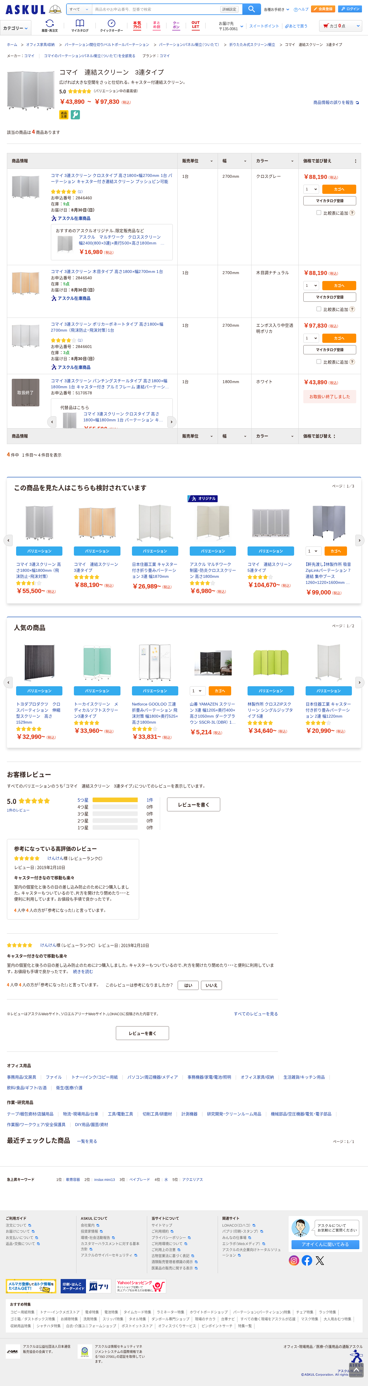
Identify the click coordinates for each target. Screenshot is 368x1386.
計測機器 (189, 1114)
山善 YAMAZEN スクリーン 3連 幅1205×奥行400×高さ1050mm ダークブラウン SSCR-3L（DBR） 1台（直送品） (213, 713)
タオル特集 (137, 1319)
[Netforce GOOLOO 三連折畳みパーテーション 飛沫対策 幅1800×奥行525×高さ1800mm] (155, 663)
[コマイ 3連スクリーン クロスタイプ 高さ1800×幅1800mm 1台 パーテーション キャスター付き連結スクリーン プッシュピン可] (69, 421)
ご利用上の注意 (164, 1250)
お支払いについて (19, 1238)
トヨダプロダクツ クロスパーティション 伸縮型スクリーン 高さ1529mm (38, 713)
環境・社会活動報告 (95, 1238)
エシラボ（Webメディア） (241, 1244)
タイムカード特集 (137, 1312)
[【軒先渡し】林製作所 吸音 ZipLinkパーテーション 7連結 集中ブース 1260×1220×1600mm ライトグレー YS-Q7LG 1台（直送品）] (328, 523)
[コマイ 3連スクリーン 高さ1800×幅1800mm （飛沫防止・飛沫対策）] (39, 523)
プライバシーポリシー (169, 1238)
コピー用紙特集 (22, 1312)
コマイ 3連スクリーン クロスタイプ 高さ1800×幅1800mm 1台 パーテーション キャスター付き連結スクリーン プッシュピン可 (123, 417)
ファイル (54, 1077)
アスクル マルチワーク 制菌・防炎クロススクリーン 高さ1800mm (213, 570)
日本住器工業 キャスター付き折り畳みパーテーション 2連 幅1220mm (328, 710)
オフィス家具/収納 (40, 45)
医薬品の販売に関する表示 (172, 1268)
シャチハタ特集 (49, 1326)
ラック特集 (327, 1312)
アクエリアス (192, 1180)
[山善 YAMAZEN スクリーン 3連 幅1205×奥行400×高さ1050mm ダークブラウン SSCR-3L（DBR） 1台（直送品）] (212, 663)
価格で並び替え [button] (317, 436)
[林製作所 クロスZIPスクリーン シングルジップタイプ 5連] (270, 663)
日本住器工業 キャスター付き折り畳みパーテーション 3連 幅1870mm (154, 570)
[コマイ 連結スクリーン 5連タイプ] (270, 523)
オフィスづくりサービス (177, 1326)
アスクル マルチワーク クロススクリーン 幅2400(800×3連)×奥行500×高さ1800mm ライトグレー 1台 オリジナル (122, 240)
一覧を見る (87, 1141)
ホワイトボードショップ (209, 1312)
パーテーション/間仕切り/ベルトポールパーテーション (107, 45)
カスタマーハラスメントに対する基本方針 (110, 1246)
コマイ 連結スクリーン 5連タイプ (271, 567)
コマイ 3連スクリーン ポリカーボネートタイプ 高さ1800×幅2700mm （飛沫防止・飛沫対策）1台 (107, 327)
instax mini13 (104, 1180)
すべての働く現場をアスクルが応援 (268, 1319)
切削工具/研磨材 (157, 1114)
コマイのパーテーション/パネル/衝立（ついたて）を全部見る (89, 56)
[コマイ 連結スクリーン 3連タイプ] (97, 523)
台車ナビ (228, 1319)
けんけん (55, 858)
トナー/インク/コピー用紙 (94, 1077)
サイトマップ (162, 1225)
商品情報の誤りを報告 (334, 102)
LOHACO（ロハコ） (236, 1225)
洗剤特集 (90, 1319)
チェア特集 (304, 1312)
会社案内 (88, 1225)
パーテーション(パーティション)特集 (262, 1312)
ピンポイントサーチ (217, 1326)
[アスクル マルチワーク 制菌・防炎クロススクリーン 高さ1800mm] (212, 523)
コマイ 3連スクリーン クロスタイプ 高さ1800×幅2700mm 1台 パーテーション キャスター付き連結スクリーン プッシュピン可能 (111, 178)
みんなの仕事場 (234, 1238)
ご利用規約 (160, 1232)
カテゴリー (13, 28)
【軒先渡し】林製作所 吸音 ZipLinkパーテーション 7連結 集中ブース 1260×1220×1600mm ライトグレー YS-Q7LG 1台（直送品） (329, 574)
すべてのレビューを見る (256, 1014)
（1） (80, 191)
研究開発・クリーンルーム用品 (234, 1114)
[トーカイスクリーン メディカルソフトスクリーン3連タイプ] (97, 663)
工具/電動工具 (120, 1114)
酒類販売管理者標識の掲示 (172, 1262)
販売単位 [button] (190, 436)
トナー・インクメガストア (60, 1312)
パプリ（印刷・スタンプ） (240, 1232)
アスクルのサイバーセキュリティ (107, 1255)
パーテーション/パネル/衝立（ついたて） (189, 45)
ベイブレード (139, 1180)
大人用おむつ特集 (337, 1319)
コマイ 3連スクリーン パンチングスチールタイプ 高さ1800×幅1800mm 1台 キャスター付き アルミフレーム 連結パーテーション (110, 384)
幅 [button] (225, 436)
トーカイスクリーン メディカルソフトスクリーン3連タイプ (96, 710)
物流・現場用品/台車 (80, 1114)
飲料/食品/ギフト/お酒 (27, 1087)
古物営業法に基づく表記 (170, 1256)
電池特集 (111, 1312)
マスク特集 (309, 1319)
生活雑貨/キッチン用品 (304, 1077)
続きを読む (83, 971)
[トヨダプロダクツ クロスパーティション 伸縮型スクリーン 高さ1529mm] (39, 663)
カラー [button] (262, 436)
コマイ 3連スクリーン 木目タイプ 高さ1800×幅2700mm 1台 (107, 271)
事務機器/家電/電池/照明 (209, 1077)
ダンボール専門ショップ (170, 1319)
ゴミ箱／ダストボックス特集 (32, 1319)
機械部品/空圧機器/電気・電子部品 (301, 1114)
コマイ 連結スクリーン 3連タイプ (97, 567)
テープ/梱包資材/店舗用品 (30, 1114)
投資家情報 (89, 1232)
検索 (251, 9)
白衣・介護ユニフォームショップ (91, 1326)
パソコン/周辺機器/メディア (152, 1077)
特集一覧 (245, 1326)
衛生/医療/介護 (69, 1087)
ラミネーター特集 (170, 1312)
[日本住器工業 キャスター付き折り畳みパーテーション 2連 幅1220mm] (328, 663)
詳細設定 (229, 9)
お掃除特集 (69, 1319)
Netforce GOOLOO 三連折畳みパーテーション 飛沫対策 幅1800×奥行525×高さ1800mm (155, 713)
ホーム (12, 45)
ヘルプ (303, 10)
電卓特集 (92, 1312)
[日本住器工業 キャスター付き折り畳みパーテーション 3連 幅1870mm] (155, 523)
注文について (16, 1225)
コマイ (29, 56)
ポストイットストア (137, 1326)
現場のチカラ (205, 1319)
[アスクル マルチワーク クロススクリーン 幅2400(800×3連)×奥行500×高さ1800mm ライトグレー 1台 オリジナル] (65, 244)
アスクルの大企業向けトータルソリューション (251, 1252)
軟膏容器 (73, 1180)
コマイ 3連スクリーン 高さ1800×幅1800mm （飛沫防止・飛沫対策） (38, 570)
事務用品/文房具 (21, 1077)
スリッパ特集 (113, 1319)
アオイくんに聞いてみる (325, 1244)
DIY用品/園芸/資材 (91, 1124)
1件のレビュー (18, 810)
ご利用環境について (167, 1244)
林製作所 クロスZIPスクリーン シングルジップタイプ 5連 (270, 710)
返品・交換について (20, 1244)
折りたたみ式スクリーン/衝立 (252, 45)
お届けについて (18, 1232)
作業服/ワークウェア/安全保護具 (36, 1124)
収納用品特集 (20, 1326)
